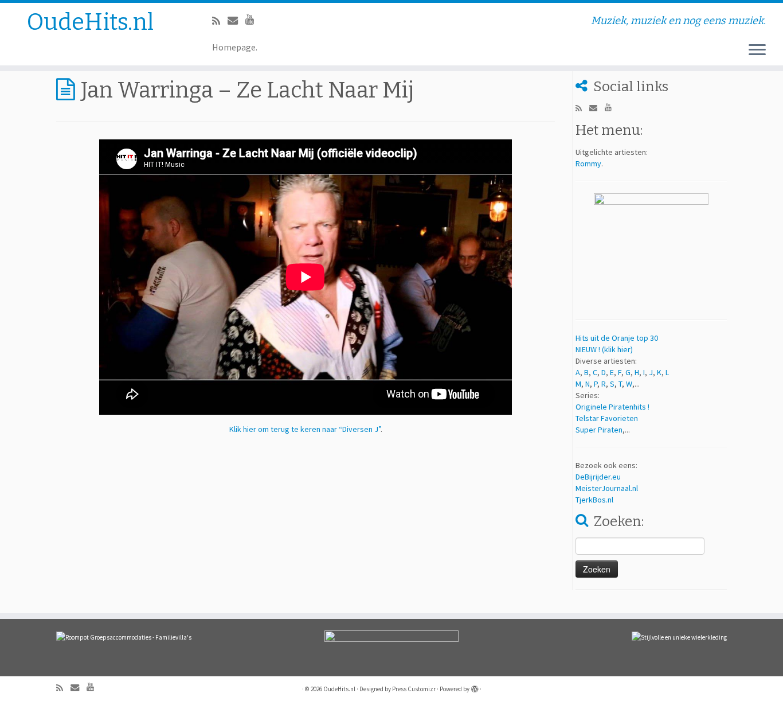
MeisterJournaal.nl (606, 488)
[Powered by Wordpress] (475, 687)
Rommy (588, 163)
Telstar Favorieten (606, 418)
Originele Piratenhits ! (612, 407)
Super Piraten (599, 429)
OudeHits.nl (90, 22)
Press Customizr (414, 689)
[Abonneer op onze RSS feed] (220, 21)
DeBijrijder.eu (598, 477)
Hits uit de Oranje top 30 (616, 338)
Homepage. (234, 47)
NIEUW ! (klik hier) (604, 349)
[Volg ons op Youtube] (253, 19)
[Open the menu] (757, 50)
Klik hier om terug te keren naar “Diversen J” (305, 429)
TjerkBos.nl (594, 499)
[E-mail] (236, 20)
